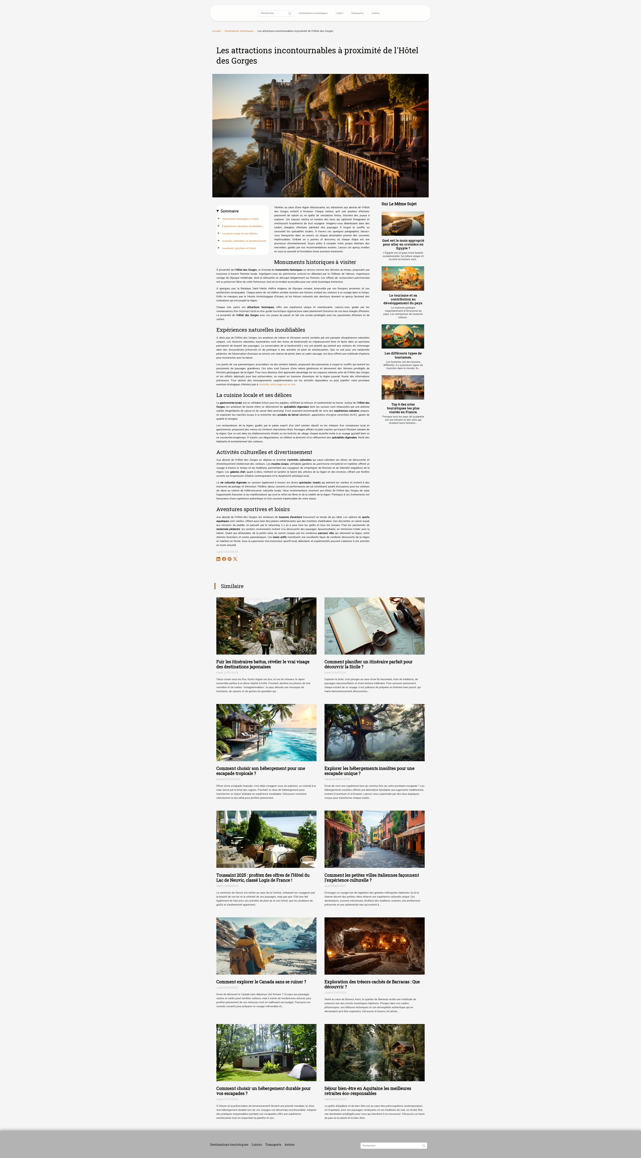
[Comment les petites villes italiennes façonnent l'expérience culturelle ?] (375, 839)
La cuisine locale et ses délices (240, 233)
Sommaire (230, 211)
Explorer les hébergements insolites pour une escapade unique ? (369, 771)
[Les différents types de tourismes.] (403, 336)
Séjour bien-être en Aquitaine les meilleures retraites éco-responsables (368, 1091)
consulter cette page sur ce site (277, 384)
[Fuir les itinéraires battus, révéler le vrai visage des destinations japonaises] (266, 626)
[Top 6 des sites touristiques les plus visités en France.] (403, 387)
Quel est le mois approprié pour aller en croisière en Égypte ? (403, 244)
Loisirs (339, 13)
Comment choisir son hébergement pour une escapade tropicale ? (260, 771)
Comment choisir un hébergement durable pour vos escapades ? (263, 1091)
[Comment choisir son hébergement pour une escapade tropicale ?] (266, 732)
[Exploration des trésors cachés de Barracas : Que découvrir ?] (375, 946)
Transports (357, 13)
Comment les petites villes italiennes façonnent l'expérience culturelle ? (372, 877)
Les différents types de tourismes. (403, 355)
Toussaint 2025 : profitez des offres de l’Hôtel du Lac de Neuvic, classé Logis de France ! (262, 877)
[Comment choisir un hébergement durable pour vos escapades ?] (266, 1052)
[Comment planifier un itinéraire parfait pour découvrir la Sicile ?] (375, 626)
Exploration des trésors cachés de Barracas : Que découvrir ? (372, 984)
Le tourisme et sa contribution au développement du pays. (403, 299)
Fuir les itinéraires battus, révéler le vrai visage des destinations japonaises (262, 664)
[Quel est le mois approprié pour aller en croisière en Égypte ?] (403, 224)
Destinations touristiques (313, 13)
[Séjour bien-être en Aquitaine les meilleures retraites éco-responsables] (375, 1052)
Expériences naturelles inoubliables (242, 226)
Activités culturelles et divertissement (244, 241)
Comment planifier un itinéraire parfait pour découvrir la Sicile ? (369, 664)
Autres (376, 13)
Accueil (216, 31)
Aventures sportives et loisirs (239, 248)
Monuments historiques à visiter (240, 219)
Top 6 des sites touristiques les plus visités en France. (403, 408)
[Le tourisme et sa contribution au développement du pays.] (403, 278)
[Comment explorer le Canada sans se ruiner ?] (266, 946)
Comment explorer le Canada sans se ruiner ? (261, 981)
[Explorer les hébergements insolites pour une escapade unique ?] (375, 732)
